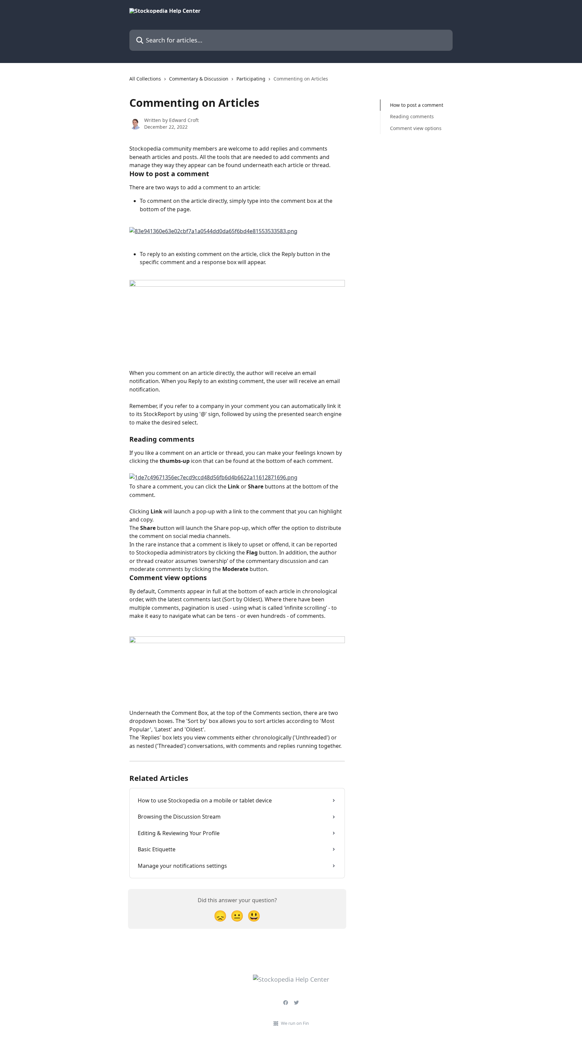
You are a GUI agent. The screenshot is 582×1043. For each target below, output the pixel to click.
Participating (250, 78)
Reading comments (412, 116)
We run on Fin (295, 1023)
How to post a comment (416, 105)
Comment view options (416, 128)
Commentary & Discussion (198, 78)
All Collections (145, 78)
